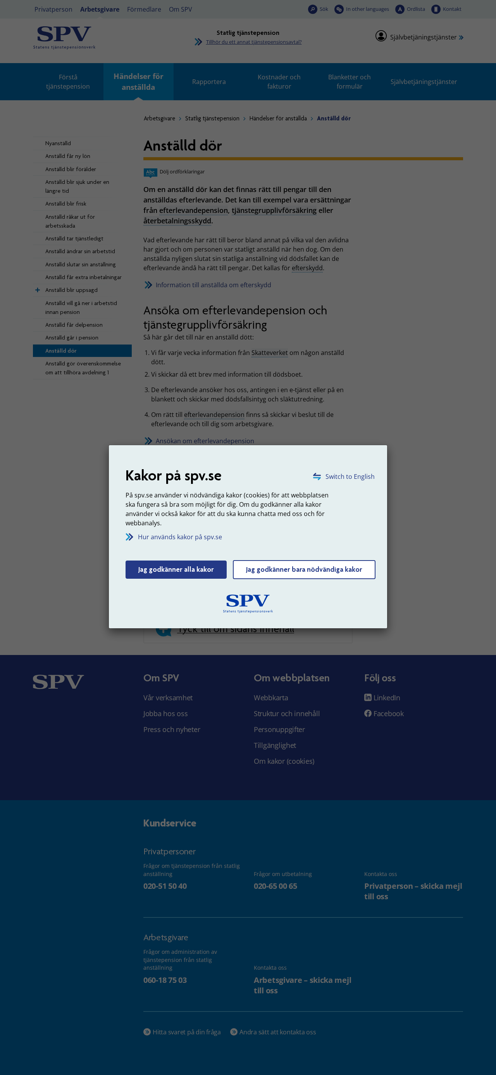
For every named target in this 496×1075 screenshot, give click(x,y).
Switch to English (350, 476)
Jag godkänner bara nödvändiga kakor (304, 569)
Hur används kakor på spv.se (180, 537)
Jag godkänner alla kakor (176, 569)
